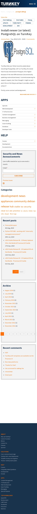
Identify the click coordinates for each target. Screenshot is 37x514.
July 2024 (8, 294)
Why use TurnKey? (6, 437)
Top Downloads (7, 495)
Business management (9, 117)
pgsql (30, 20)
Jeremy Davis (5, 39)
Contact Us (4, 443)
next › (22, 271)
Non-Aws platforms (11, 362)
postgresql (7, 20)
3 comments (30, 39)
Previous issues (8, 180)
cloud (3, 211)
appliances (7, 201)
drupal (7, 214)
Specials (4, 106)
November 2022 (10, 326)
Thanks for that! (10, 365)
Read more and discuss (27, 94)
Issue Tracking (4, 487)
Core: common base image (8, 454)
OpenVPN (3, 498)
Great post (8, 375)
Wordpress (4, 504)
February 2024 (9, 300)
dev (18, 26)
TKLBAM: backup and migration (9, 458)
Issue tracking (6, 123)
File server (3, 506)
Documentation (7, 147)
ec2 (7, 211)
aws (10, 211)
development (8, 26)
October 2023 (9, 306)
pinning (28, 23)
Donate (3, 474)
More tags (13, 214)
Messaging (5, 120)
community (20, 201)
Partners (3, 445)
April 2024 (8, 297)
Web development (7, 109)
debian (31, 201)
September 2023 (10, 310)
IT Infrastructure (7, 112)
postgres (19, 20)
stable (17, 206)
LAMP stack (4, 502)
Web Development (6, 485)
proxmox (16, 211)
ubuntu (25, 211)
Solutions (5, 452)
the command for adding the (14, 368)
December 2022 (10, 323)
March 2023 (8, 319)
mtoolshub (8, 372)
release (5, 206)
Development (6, 144)
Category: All (10, 12)
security (27, 206)
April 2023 (8, 316)
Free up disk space (11, 225)
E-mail (5, 168)
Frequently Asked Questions (8, 469)
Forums (4, 141)
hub (12, 206)
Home (3, 12)
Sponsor (3, 447)
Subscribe (4, 17)
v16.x (2, 214)
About (3, 434)
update (5, 23)
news (22, 196)
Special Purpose (5, 491)
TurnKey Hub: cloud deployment (9, 456)
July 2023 (8, 313)
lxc (22, 211)
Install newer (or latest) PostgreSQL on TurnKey (16, 32)
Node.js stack (4, 500)
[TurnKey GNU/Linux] (10, 5)
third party (17, 23)
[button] (32, 3)
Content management (8, 114)
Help (4, 135)
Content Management (7, 480)
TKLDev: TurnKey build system (9, 460)
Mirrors (3, 441)
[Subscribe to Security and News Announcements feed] (3, 183)
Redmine (3, 509)
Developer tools (7, 129)
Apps (4, 100)
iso (22, 206)
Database (5, 126)
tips (34, 211)
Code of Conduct (5, 439)
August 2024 (9, 290)
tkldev (31, 211)
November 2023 (10, 303)
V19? (6, 353)
